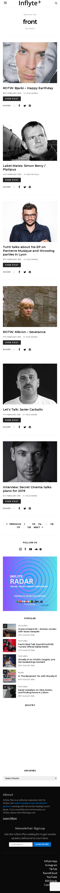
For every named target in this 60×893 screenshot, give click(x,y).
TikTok (53, 869)
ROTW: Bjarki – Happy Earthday (28, 88)
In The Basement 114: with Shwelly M (37, 676)
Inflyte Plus (33, 174)
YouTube (52, 876)
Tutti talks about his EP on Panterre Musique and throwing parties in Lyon (28, 250)
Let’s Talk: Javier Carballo (23, 409)
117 (18, 527)
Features (22, 626)
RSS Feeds (51, 880)
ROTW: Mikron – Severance (24, 332)
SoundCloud (50, 873)
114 (40, 524)
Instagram (51, 865)
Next (37, 527)
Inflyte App (50, 861)
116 (52, 524)
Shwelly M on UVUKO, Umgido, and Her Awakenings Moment (36, 660)
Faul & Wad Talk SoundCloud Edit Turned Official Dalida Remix (36, 645)
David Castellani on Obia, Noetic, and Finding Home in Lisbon (35, 691)
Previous (15, 524)
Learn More (10, 818)
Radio (21, 673)
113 (33, 524)
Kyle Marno (32, 93)
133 (29, 527)
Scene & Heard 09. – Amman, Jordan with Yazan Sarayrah (37, 630)
